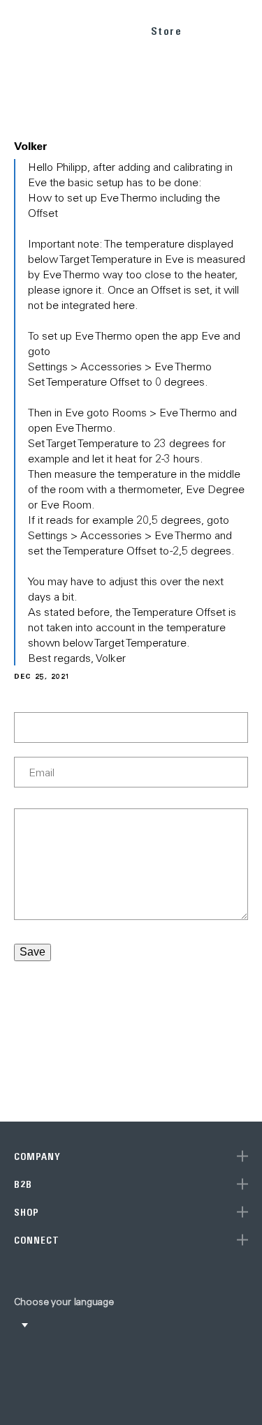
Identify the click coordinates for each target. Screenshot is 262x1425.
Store (166, 31)
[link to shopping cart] (211, 28)
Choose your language (64, 1301)
